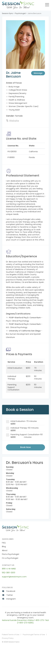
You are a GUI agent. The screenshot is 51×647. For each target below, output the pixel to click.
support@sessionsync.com (14, 576)
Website (13, 121)
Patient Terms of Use (10, 634)
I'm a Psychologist (10, 558)
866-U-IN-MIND (9, 568)
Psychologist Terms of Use (34, 634)
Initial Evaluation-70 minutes (24, 421)
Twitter (9, 595)
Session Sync (7, 13)
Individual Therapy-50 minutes (25, 428)
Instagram (11, 599)
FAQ (4, 543)
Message (38, 73)
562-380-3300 (8, 572)
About (4, 550)
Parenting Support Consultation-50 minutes (27, 435)
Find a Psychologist (10, 554)
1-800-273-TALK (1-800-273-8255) (33, 621)
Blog (4, 546)
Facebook (10, 591)
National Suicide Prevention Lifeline (18, 620)
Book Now (25, 447)
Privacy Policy (7, 638)
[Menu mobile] (47, 5)
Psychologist (20, 13)
